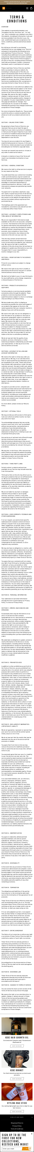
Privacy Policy (17, 1126)
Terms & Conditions (17, 1129)
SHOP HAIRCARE (17, 1046)
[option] (17, 2)
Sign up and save (17, 1117)
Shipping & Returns (17, 1123)
